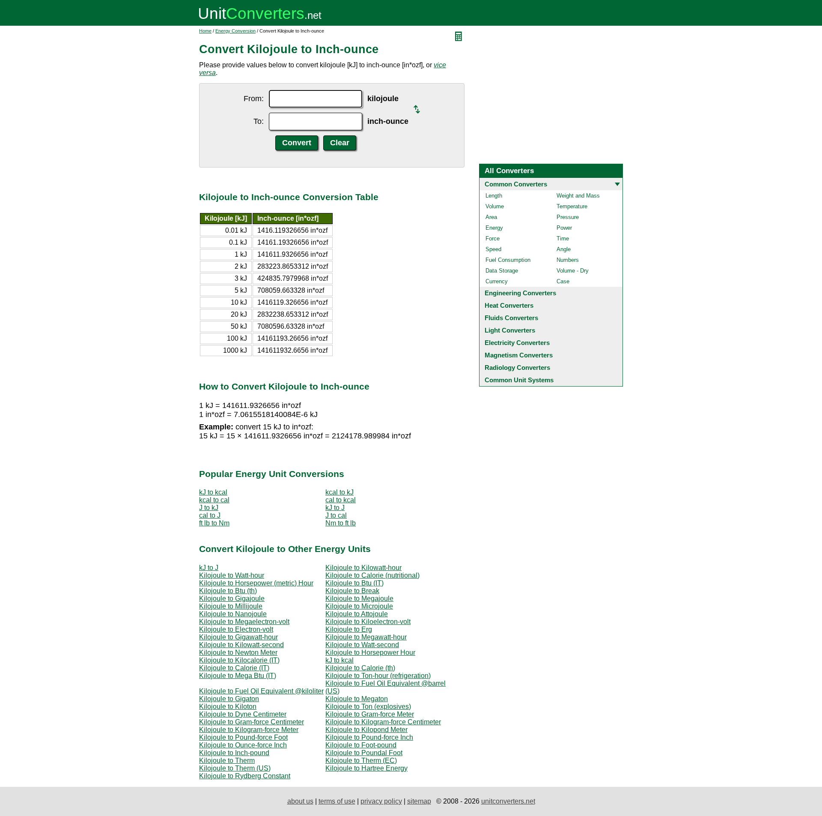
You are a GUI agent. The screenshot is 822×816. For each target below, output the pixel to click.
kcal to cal (214, 500)
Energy (494, 228)
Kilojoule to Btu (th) (228, 590)
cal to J (209, 515)
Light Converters (510, 330)
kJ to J (335, 507)
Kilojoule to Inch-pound (234, 752)
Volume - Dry (573, 270)
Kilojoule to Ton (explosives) (368, 706)
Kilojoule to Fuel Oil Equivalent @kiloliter (261, 691)
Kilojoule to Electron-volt (236, 629)
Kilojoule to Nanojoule (233, 614)
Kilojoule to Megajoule (359, 598)
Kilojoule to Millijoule (230, 606)
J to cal (336, 515)
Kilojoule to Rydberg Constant (244, 776)
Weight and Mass (578, 195)
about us (300, 801)
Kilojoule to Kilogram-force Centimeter (383, 722)
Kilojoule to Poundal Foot (363, 752)
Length (493, 195)
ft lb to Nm (214, 523)
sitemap (419, 801)
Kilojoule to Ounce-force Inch (243, 745)
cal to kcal (340, 500)
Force (492, 238)
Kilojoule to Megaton (356, 698)
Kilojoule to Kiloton (227, 706)
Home (205, 30)
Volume (494, 206)
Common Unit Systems (519, 380)
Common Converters (516, 184)
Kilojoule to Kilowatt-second (241, 644)
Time (563, 238)
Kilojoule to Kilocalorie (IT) (239, 660)
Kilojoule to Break (352, 590)
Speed (493, 249)
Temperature (572, 206)
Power (564, 228)
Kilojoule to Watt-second (362, 644)
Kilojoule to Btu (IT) (354, 583)
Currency (496, 281)
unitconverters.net (508, 801)
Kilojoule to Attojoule (356, 614)
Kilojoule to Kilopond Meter (366, 729)
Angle (564, 249)
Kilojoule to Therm (227, 760)
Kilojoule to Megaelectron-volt (244, 621)
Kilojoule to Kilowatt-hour (363, 567)
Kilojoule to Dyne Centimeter (242, 714)
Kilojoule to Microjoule (359, 606)
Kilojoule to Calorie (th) (360, 668)
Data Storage (501, 270)
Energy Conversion (235, 30)
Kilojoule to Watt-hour (231, 575)
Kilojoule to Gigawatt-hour (238, 637)
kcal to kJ (339, 492)
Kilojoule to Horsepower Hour (370, 652)
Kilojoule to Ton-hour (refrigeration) (378, 675)
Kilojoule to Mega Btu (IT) (237, 675)
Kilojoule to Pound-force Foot (243, 737)
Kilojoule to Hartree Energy (366, 768)
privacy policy (381, 801)
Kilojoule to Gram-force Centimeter (251, 722)
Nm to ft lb (340, 523)
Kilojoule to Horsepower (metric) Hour (256, 583)
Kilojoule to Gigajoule (232, 598)
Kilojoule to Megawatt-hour (366, 637)
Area (491, 217)
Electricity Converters (517, 342)
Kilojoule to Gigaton (229, 698)
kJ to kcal (213, 492)
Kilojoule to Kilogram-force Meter (248, 729)
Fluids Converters (511, 317)
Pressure (568, 217)
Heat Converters (509, 305)
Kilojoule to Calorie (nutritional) (372, 575)
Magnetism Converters (519, 355)
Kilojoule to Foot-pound (360, 745)
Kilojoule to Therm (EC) (361, 760)
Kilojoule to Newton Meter (238, 652)
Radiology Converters (517, 367)
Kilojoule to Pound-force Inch (369, 737)
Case (563, 281)
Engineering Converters (520, 293)
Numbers (568, 260)
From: (254, 98)
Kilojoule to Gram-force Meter (369, 714)
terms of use (337, 801)
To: (258, 121)
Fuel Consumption (507, 260)
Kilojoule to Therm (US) (235, 768)
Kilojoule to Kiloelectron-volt (368, 621)
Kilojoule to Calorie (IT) (234, 668)
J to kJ (208, 507)
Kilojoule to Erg (348, 629)
